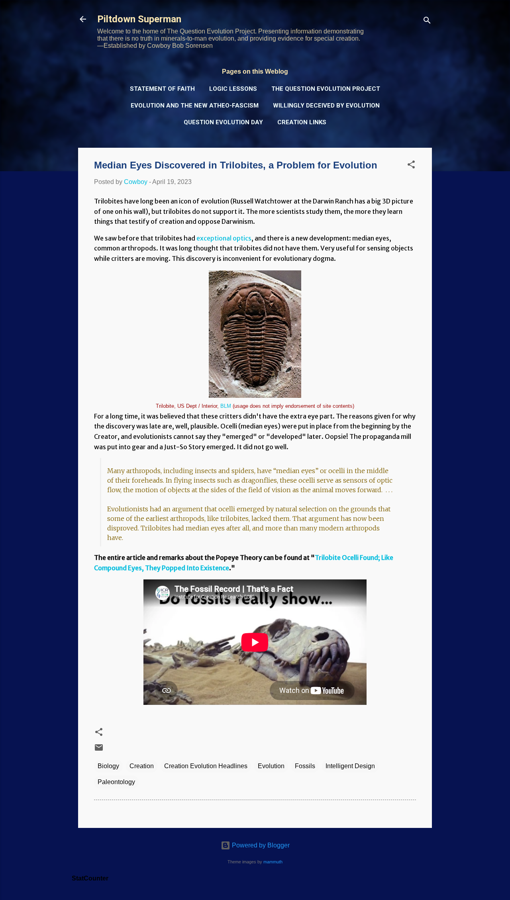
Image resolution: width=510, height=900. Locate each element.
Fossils (305, 766)
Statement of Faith (162, 88)
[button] (411, 166)
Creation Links (301, 122)
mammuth (272, 861)
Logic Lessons (233, 88)
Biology (108, 766)
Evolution (271, 766)
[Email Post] (99, 750)
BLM (225, 406)
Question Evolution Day (223, 122)
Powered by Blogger (260, 845)
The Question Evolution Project (325, 88)
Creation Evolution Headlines (205, 766)
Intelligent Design (350, 766)
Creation (141, 766)
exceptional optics (223, 238)
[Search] (427, 22)
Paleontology (116, 782)
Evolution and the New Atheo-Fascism (195, 105)
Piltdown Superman (139, 19)
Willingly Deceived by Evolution (326, 105)
